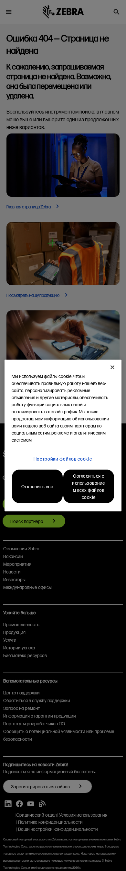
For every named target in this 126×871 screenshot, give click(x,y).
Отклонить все (37, 486)
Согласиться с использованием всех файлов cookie (88, 486)
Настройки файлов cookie (63, 459)
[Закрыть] (112, 367)
